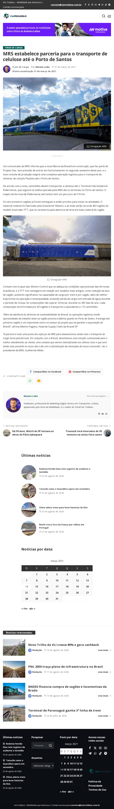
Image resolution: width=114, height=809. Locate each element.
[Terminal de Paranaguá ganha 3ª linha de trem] (14, 713)
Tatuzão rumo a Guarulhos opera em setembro (64, 488)
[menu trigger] (109, 16)
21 (26, 592)
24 (57, 592)
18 (67, 586)
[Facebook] (85, 4)
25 (67, 592)
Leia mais (103, 650)
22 (36, 592)
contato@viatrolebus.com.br (66, 4)
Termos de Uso (97, 789)
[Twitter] (89, 4)
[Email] (39, 380)
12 (77, 580)
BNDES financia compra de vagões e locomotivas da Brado (67, 688)
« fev (24, 608)
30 (47, 598)
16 (47, 586)
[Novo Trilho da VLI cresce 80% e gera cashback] (14, 647)
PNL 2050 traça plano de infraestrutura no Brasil (65, 667)
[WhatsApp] (102, 4)
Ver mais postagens (96, 396)
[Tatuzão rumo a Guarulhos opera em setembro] (28, 491)
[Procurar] (103, 16)
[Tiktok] (106, 4)
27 (87, 592)
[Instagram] (92, 4)
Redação (37, 650)
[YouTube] (95, 4)
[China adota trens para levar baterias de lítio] (28, 509)
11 (67, 580)
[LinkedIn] (102, 414)
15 (36, 586)
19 (77, 586)
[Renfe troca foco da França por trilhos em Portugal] (28, 528)
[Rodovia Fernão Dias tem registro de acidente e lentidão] (28, 472)
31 (57, 598)
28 (26, 598)
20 (87, 586)
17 (57, 586)
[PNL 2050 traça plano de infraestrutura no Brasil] (14, 669)
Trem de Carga (14, 47)
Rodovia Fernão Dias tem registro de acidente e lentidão (14, 747)
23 (47, 592)
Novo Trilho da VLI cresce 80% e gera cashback (63, 645)
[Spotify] (109, 4)
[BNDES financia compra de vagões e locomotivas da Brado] (14, 691)
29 (36, 598)
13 (87, 580)
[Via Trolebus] (99, 771)
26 (77, 592)
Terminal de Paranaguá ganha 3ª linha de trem (64, 710)
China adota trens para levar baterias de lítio (63, 507)
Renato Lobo (43, 67)
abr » (32, 608)
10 (57, 580)
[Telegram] (99, 4)
